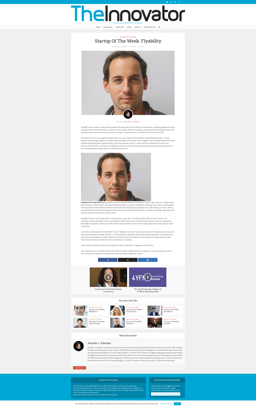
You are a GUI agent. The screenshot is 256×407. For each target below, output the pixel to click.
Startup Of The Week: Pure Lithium (134, 310)
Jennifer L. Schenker (129, 46)
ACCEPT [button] (177, 404)
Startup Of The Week (128, 37)
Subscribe (120, 27)
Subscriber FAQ (149, 27)
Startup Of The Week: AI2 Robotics (171, 310)
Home (98, 27)
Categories (107, 27)
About (129, 27)
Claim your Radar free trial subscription (165, 394)
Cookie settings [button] (166, 404)
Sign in (137, 27)
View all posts (79, 368)
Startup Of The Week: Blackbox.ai (97, 310)
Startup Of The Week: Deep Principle (97, 322)
